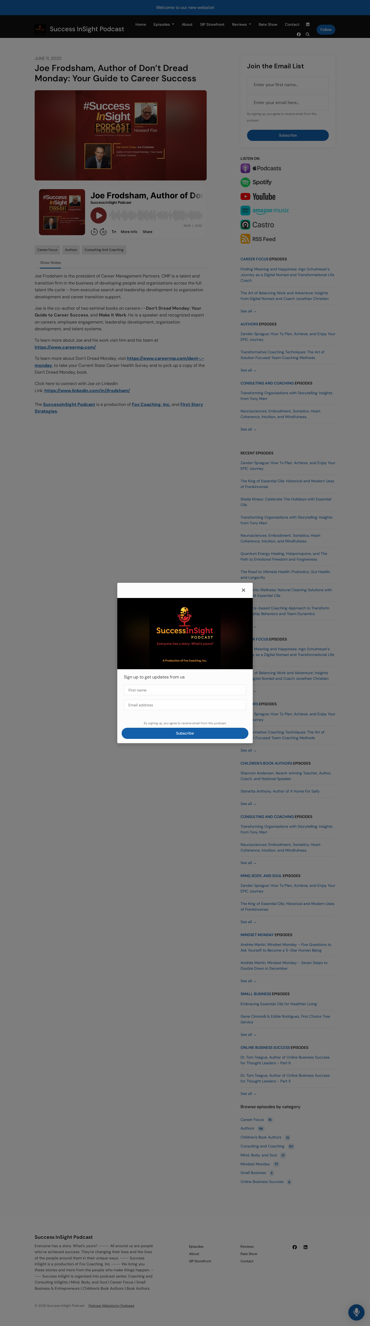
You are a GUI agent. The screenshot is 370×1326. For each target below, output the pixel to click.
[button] (243, 590)
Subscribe (185, 733)
